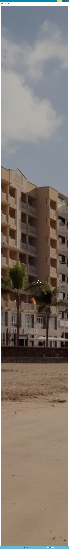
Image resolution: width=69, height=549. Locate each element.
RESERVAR (50, 547)
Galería (41, 3)
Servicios (34, 3)
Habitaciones (29, 3)
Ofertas (37, 3)
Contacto (44, 3)
